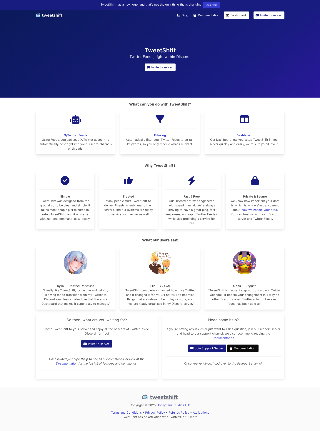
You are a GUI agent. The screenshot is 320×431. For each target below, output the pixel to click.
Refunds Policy (179, 412)
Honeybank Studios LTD (173, 405)
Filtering (160, 135)
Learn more (211, 5)
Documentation (66, 363)
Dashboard (244, 135)
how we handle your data (259, 210)
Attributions (201, 412)
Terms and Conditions (126, 412)
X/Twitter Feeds (75, 135)
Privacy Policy (155, 412)
